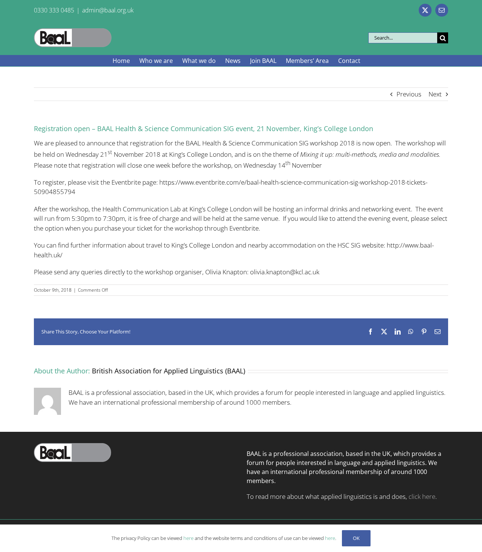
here (188, 538)
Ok (356, 538)
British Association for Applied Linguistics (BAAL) (168, 370)
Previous (409, 94)
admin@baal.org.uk (108, 10)
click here (422, 496)
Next (435, 94)
